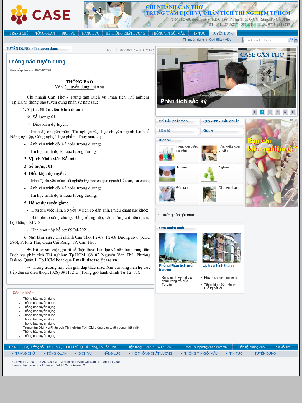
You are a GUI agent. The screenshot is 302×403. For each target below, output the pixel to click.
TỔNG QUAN (57, 353)
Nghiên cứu (227, 167)
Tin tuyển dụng (193, 39)
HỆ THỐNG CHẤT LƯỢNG (152, 353)
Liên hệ (165, 131)
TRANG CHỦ (25, 353)
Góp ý (208, 131)
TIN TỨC (236, 353)
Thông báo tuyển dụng (39, 298)
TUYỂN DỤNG (18, 49)
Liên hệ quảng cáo (251, 347)
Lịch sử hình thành (218, 265)
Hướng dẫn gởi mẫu (177, 215)
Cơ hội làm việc (220, 39)
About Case (111, 361)
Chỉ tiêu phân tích (173, 121)
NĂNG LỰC (112, 353)
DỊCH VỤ (85, 353)
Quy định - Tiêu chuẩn (221, 121)
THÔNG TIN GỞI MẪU (201, 353)
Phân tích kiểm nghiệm (220, 277)
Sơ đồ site (283, 347)
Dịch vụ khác (228, 187)
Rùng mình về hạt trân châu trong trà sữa (177, 279)
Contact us (92, 361)
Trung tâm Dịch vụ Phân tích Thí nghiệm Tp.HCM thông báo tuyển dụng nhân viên (81, 327)
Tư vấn (181, 167)
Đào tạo (182, 187)
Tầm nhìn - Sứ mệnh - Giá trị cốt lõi (220, 286)
